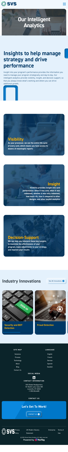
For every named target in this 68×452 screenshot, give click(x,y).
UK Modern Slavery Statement (32, 431)
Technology (17, 360)
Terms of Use (61, 431)
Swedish (50, 367)
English (49, 354)
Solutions (18, 354)
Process (17, 357)
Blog (17, 367)
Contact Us (17, 370)
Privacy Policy (17, 431)
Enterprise (51, 430)
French (50, 357)
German (50, 360)
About (18, 364)
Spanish (49, 364)
